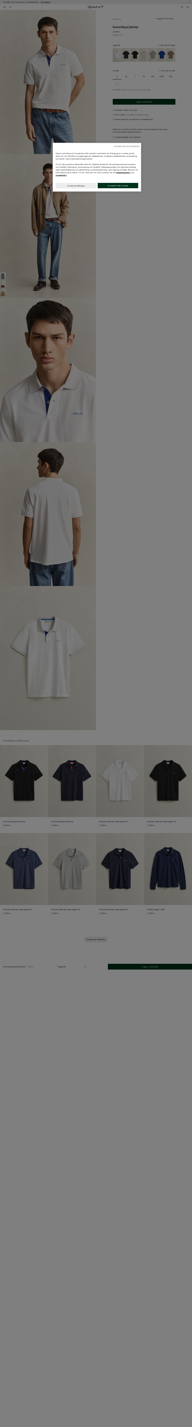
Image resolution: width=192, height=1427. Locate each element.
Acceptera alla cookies (118, 185)
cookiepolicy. (61, 175)
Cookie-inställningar (76, 186)
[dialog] (97, 167)
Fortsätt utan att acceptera (126, 146)
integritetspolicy (123, 172)
